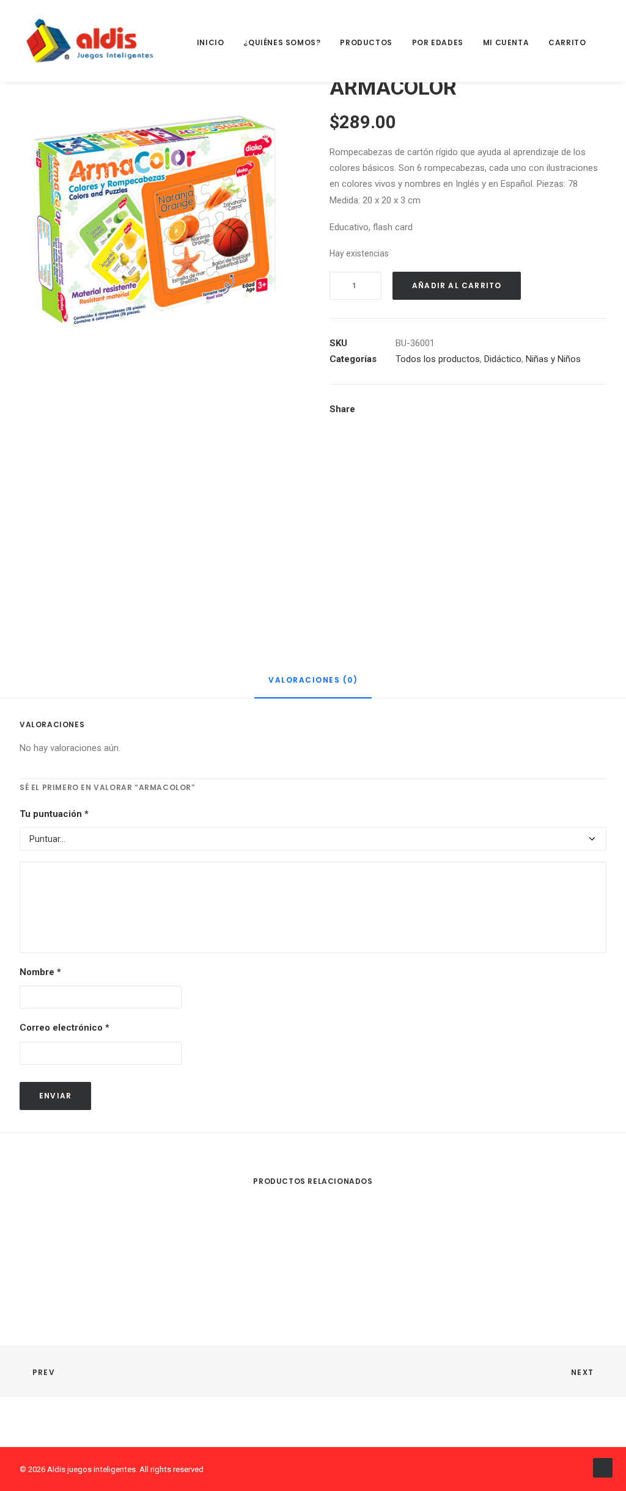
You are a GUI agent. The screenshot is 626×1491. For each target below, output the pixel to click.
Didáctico (502, 359)
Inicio (210, 42)
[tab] (313, 685)
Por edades (437, 42)
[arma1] (158, 490)
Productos (366, 42)
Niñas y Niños (553, 359)
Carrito (567, 42)
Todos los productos (438, 359)
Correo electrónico (64, 1027)
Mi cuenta (506, 42)
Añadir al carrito (456, 285)
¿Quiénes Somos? (281, 42)
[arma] (158, 213)
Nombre (40, 972)
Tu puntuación (54, 813)
